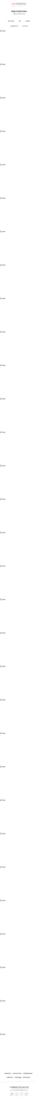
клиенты (10, 1077)
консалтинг (17, 1073)
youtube (16, 1094)
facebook (21, 1094)
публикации (27, 1073)
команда (18, 1077)
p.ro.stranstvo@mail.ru (19, 1090)
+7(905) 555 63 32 (19, 1087)
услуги (25, 26)
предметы (14, 26)
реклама (11, 21)
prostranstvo (19, 5)
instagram (26, 1094)
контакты (26, 1077)
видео (27, 21)
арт (20, 21)
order (12, 1094)
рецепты (8, 1073)
